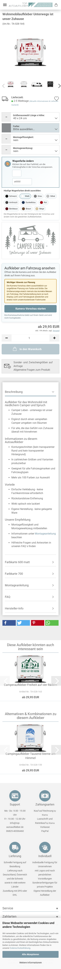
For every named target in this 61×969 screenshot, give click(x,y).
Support (15, 804)
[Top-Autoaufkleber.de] (31, 5)
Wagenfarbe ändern (23, 161)
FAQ (7, 597)
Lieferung (15, 856)
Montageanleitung (45, 533)
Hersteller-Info (14, 608)
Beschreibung (14, 391)
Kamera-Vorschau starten (30, 308)
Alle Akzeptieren (30, 954)
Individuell (44, 856)
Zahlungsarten (44, 804)
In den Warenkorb (31, 349)
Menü (5, 5)
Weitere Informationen (30, 962)
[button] (6, 338)
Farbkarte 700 (14, 573)
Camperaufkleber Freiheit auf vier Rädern (30, 684)
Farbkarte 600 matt (17, 562)
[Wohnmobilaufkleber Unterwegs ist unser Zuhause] (30, 52)
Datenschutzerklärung (20, 948)
